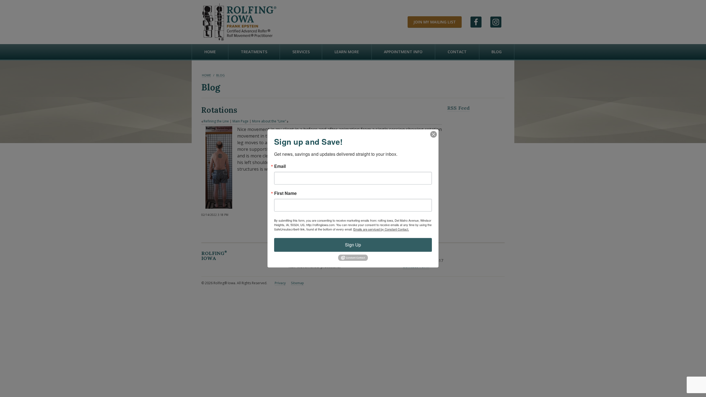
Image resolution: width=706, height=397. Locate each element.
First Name (285, 193)
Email (280, 166)
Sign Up (353, 245)
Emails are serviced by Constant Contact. (381, 229)
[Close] (433, 134)
